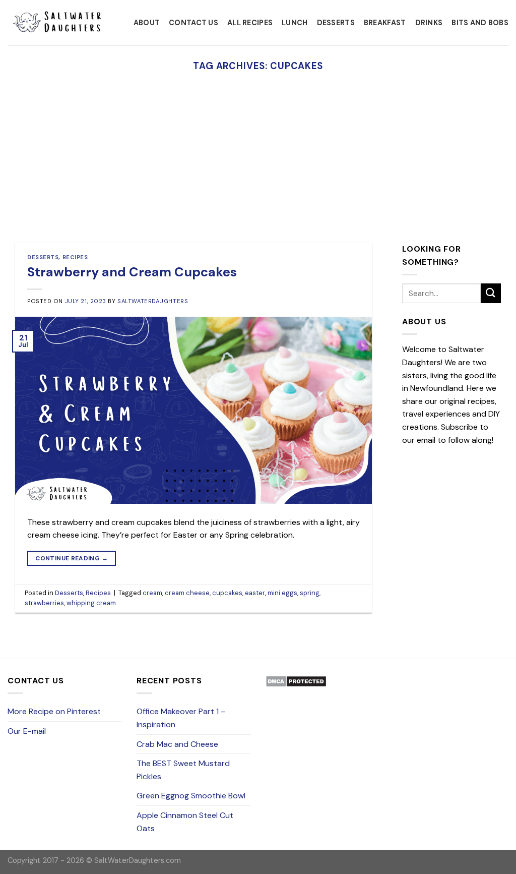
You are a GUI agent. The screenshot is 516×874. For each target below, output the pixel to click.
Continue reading (71, 558)
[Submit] (491, 293)
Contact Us (193, 22)
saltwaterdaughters (152, 301)
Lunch (294, 22)
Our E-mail (27, 731)
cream (152, 593)
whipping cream (91, 603)
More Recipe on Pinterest (54, 711)
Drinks (429, 22)
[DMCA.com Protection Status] (296, 680)
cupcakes (227, 593)
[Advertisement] (258, 167)
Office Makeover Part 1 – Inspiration (181, 718)
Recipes (75, 257)
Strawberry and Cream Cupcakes (132, 272)
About (147, 22)
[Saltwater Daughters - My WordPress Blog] (58, 23)
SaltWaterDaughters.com (137, 860)
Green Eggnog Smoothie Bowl (191, 795)
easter (255, 593)
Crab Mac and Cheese (177, 744)
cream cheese (187, 593)
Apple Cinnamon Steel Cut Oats (185, 822)
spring (309, 593)
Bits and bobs (480, 22)
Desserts (336, 22)
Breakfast (385, 22)
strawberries (44, 603)
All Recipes (250, 22)
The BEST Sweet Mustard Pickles (183, 770)
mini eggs (282, 593)
